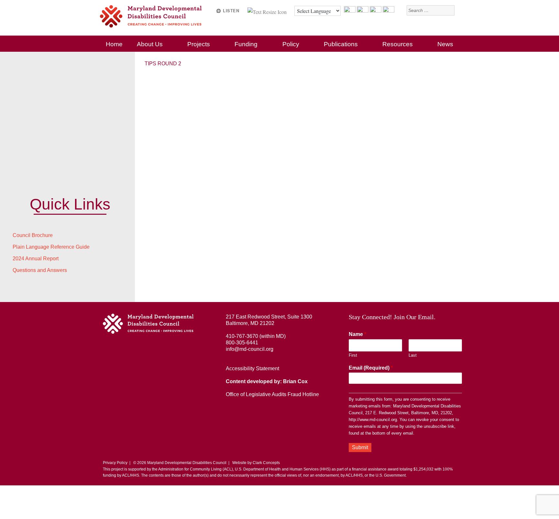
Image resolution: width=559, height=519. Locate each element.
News (445, 44)
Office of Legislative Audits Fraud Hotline (272, 394)
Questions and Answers (40, 270)
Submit (360, 447)
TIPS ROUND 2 (163, 63)
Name (357, 334)
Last (413, 355)
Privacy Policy (115, 462)
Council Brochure (33, 235)
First (353, 355)
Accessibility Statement (252, 368)
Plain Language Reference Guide (51, 247)
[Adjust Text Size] (267, 10)
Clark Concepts (266, 462)
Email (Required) (371, 368)
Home (114, 44)
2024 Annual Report (36, 258)
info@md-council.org (249, 349)
